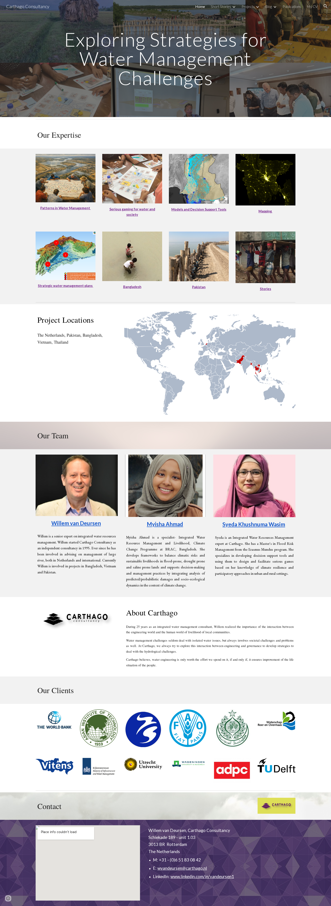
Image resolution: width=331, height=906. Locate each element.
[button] (325, 6)
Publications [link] (292, 6)
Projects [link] (248, 6)
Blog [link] (268, 6)
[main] (165, 58)
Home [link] (200, 6)
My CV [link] (312, 6)
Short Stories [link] (221, 6)
